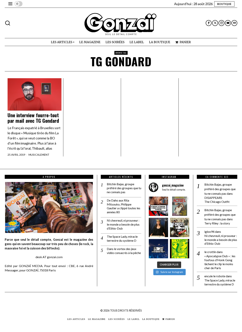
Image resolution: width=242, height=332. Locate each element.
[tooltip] (209, 23)
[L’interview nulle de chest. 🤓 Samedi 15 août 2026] (179, 227)
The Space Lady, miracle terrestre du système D (122, 238)
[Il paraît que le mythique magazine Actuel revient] (179, 206)
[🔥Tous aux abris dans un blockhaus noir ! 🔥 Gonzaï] (179, 248)
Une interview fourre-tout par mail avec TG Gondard (33, 117)
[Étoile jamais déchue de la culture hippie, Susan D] (158, 227)
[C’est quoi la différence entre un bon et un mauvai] (158, 248)
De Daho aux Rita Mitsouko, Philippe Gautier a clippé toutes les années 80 (123, 206)
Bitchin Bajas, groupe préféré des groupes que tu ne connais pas (124, 188)
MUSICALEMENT (39, 154)
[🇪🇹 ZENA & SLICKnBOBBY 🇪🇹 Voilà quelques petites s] (158, 206)
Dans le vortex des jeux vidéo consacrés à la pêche (124, 251)
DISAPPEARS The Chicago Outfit (217, 199)
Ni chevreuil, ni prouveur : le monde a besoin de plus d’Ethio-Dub (123, 224)
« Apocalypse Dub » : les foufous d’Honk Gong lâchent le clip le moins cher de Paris (219, 262)
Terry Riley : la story (217, 223)
